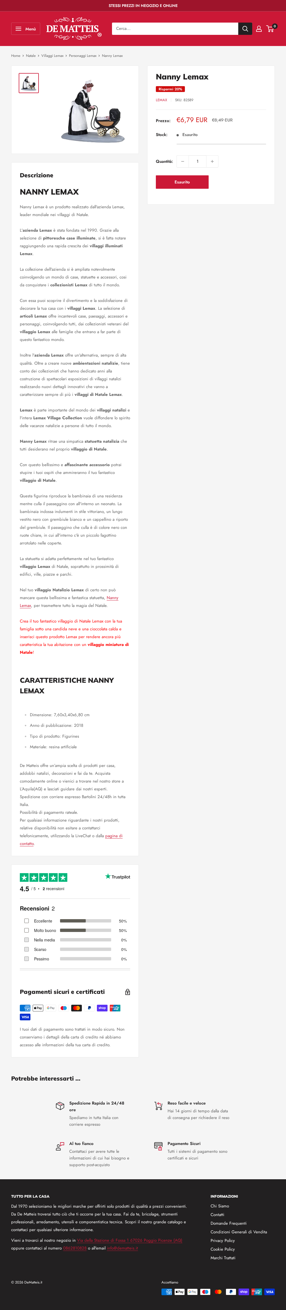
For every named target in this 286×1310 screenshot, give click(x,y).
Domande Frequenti (229, 1223)
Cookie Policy (223, 1249)
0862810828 (75, 1248)
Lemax (161, 100)
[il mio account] (259, 29)
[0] (270, 28)
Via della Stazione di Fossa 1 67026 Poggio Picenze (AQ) (129, 1240)
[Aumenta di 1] (212, 161)
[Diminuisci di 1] (183, 161)
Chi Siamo (220, 1206)
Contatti (217, 1215)
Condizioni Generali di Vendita (239, 1232)
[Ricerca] (245, 29)
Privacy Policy (223, 1241)
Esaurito (182, 182)
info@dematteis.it (122, 1248)
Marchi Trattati (223, 1258)
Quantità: (164, 161)
